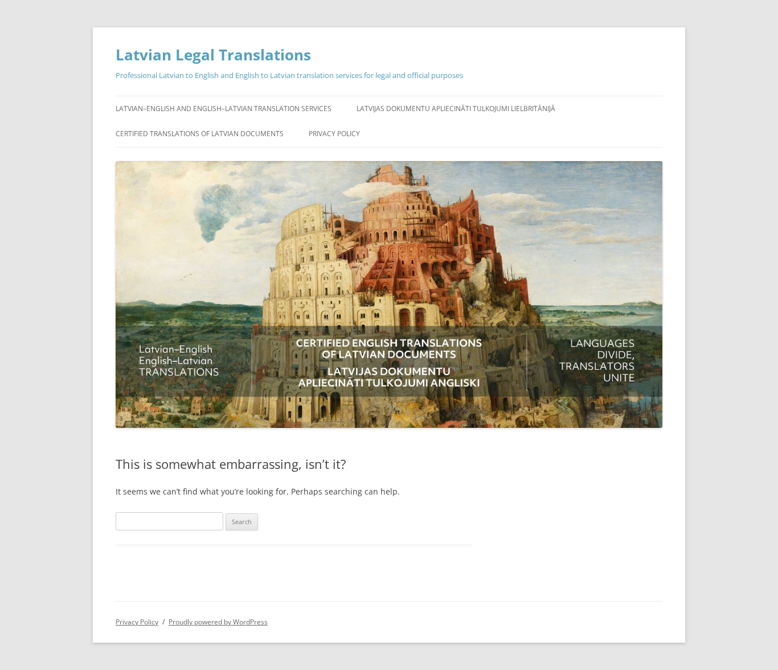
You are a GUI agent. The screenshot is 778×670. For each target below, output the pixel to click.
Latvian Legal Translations (213, 54)
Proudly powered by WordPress (218, 622)
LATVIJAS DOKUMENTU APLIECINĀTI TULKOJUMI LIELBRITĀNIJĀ (456, 108)
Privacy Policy (334, 133)
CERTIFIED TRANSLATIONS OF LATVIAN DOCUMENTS (200, 133)
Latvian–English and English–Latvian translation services (223, 108)
